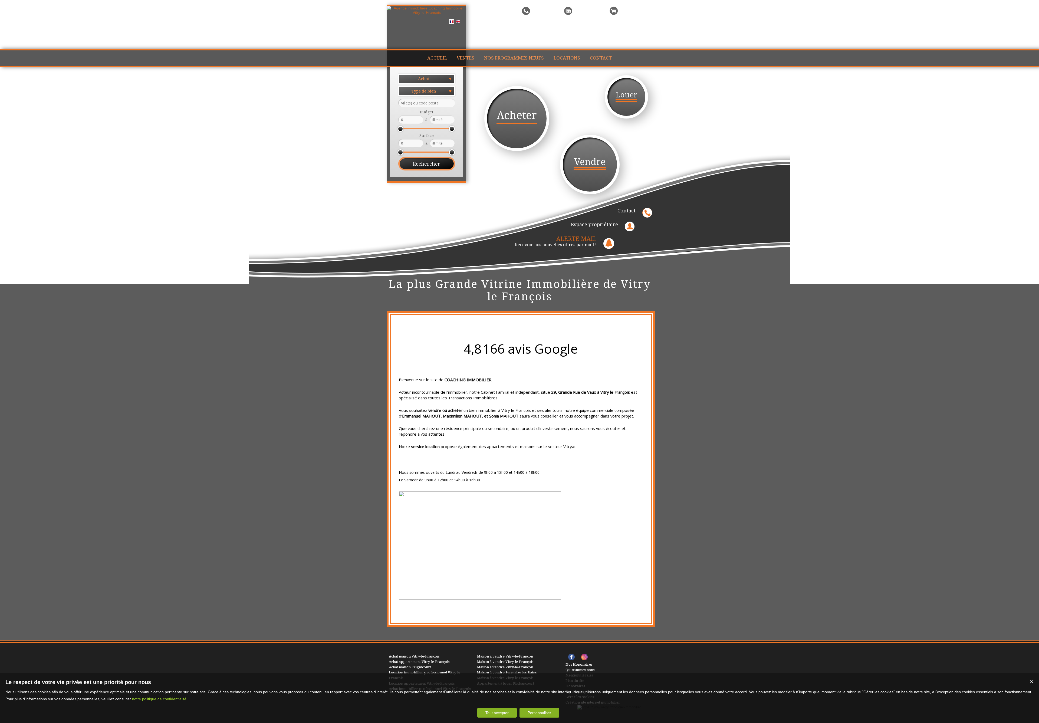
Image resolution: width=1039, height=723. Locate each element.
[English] (458, 22)
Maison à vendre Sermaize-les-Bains (507, 673)
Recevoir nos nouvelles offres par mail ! (556, 241)
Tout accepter (497, 713)
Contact (626, 210)
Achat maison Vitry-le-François (414, 656)
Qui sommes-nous (579, 670)
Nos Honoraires (578, 664)
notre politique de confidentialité (159, 699)
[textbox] (426, 103)
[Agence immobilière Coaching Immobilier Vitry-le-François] (426, 12)
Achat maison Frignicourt (410, 667)
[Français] (451, 22)
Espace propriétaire (594, 224)
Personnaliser (539, 713)
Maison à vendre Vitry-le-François (505, 656)
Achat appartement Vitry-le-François (419, 662)
